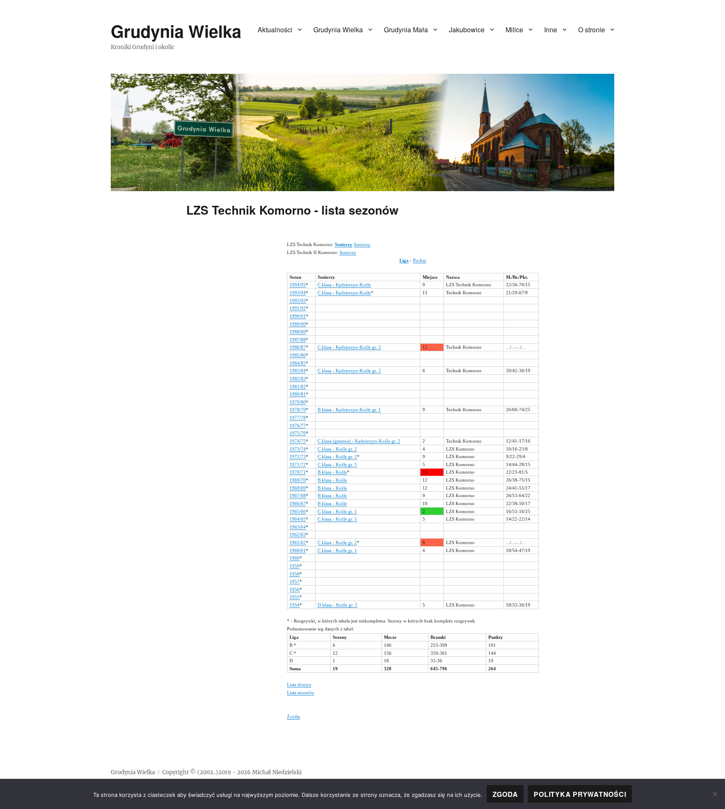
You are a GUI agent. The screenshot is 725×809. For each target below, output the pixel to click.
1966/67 (297, 503)
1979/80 (297, 401)
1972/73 (297, 456)
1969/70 (297, 479)
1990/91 (297, 316)
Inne (550, 29)
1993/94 (297, 292)
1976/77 (297, 425)
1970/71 (297, 472)
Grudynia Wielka (176, 31)
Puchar (419, 260)
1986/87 (297, 347)
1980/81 (297, 394)
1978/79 (297, 409)
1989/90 (297, 324)
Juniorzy (362, 244)
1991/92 (297, 308)
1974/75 (297, 440)
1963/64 (297, 526)
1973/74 (297, 448)
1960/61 (297, 550)
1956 (294, 589)
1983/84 (297, 370)
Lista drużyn (299, 684)
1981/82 (297, 386)
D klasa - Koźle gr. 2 (337, 604)
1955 (294, 596)
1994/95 (297, 284)
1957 (294, 581)
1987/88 (297, 339)
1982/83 (297, 378)
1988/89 (297, 331)
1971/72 (297, 464)
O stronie (591, 29)
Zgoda (505, 794)
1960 (294, 557)
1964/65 (297, 518)
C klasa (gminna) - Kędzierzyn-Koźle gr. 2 (359, 440)
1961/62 (297, 542)
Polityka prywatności (580, 794)
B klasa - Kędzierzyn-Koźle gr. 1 (349, 409)
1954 (294, 604)
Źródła (293, 716)
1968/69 (297, 487)
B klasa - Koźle (332, 472)
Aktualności (275, 29)
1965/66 (297, 511)
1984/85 (297, 363)
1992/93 (297, 300)
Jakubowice (467, 29)
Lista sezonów (300, 692)
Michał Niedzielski (277, 772)
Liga (404, 260)
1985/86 (297, 355)
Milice (514, 29)
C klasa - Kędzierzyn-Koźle (344, 284)
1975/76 (297, 433)
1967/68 (297, 495)
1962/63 (297, 534)
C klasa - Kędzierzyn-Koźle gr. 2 (349, 347)
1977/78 (297, 417)
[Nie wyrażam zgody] (714, 794)
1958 (294, 573)
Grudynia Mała (406, 29)
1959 (294, 565)
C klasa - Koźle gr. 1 (337, 464)
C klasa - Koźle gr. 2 (337, 448)
